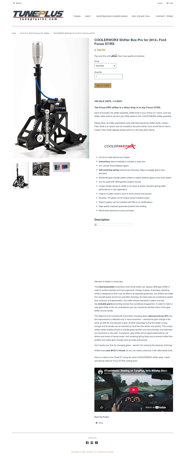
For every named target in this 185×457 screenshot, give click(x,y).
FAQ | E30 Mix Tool (141, 16)
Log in (160, 3)
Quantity (98, 72)
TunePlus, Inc (91, 451)
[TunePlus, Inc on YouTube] (96, 443)
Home (14, 33)
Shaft (96, 61)
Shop (88, 16)
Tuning (77, 16)
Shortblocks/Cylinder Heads (112, 16)
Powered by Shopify (106, 451)
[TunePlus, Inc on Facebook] (87, 443)
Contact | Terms (164, 16)
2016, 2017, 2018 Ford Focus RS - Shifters (34, 33)
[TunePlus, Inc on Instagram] (91, 443)
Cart (171, 3)
